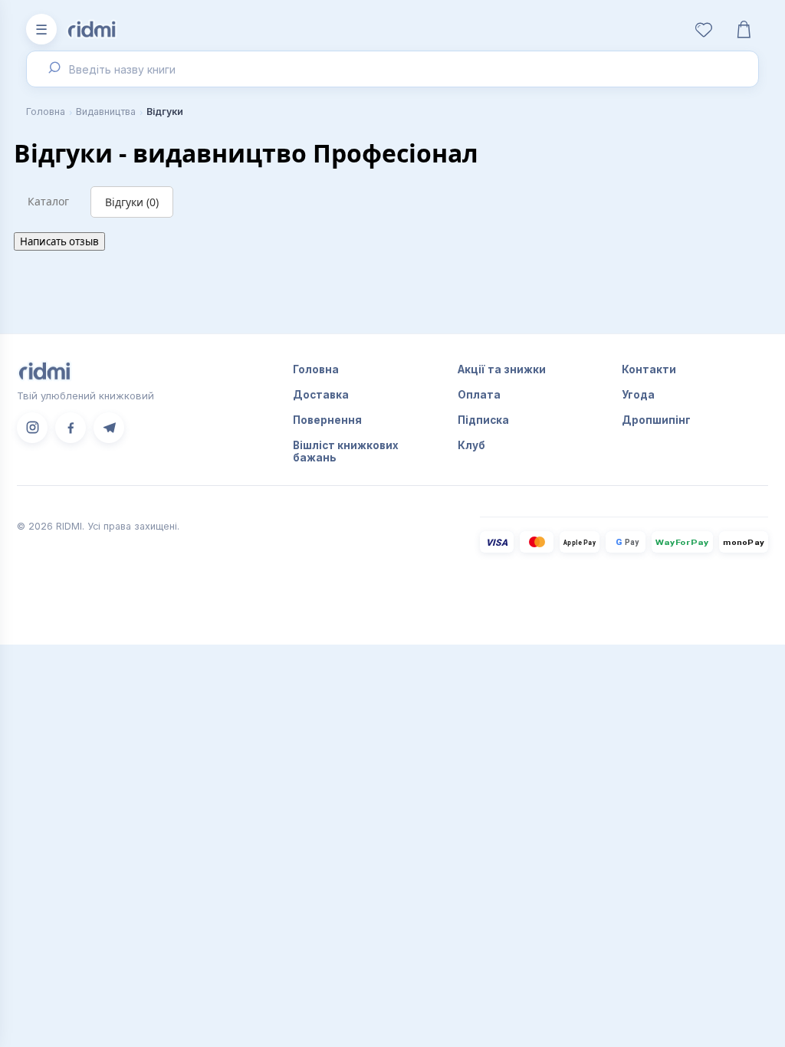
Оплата (479, 395)
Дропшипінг (656, 420)
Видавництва (106, 111)
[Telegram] (109, 427)
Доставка (321, 395)
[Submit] (52, 69)
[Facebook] (70, 427)
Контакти (649, 369)
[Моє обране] (703, 29)
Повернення (327, 420)
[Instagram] (32, 427)
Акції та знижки (502, 369)
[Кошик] (743, 29)
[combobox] (392, 69)
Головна (45, 111)
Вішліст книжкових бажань (346, 451)
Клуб (471, 445)
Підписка (483, 420)
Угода (638, 395)
